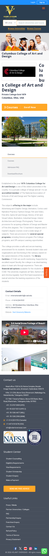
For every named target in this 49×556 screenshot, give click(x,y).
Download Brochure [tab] (15, 174)
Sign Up (42, 2)
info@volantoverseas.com (16, 428)
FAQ (7, 514)
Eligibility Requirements (15, 463)
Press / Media (11, 505)
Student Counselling (14, 459)
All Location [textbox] (10, 23)
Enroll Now (30, 107)
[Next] (43, 332)
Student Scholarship (14, 472)
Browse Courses (34, 28)
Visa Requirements (13, 467)
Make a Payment (12, 480)
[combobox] (10, 23)
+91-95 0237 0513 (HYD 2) (16, 409)
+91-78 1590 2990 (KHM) (15, 416)
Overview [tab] (11, 154)
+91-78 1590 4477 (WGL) (15, 413)
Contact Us (10, 527)
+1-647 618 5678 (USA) (15, 424)
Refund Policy (11, 531)
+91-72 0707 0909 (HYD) (15, 405)
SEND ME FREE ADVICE (19, 489)
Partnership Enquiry (13, 518)
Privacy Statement (13, 539)
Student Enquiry (12, 476)
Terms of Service (12, 535)
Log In (33, 2)
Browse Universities (16, 28)
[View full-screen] (44, 341)
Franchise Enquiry (13, 522)
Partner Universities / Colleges (17, 509)
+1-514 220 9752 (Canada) (16, 420)
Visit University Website (21, 312)
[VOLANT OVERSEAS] (10, 12)
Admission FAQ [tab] (13, 167)
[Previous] (5, 332)
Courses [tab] (11, 161)
